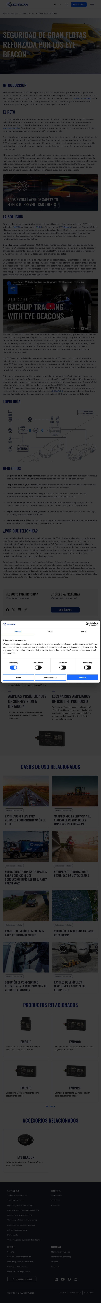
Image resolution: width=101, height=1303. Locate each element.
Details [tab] (51, 631)
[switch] (38, 667)
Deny (18, 677)
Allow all (82, 677)
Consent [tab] (17, 631)
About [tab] (83, 631)
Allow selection (50, 677)
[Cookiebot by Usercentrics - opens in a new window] (87, 624)
